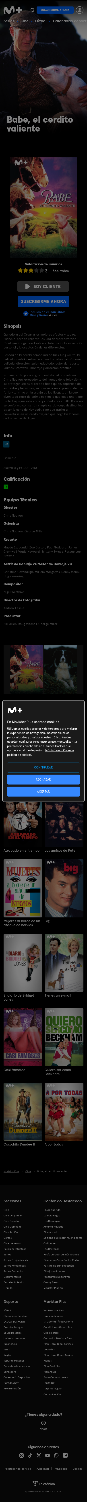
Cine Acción (11, 1232)
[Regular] (31, 270)
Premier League (13, 1327)
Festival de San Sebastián (59, 1265)
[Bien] (36, 270)
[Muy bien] (41, 270)
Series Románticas (15, 1265)
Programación (12, 1388)
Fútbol (41, 21)
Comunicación (52, 1394)
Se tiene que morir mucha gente (63, 1237)
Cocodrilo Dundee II (19, 1144)
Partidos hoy (11, 1383)
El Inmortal (50, 1232)
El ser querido (52, 1209)
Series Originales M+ (16, 1260)
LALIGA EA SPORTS (14, 1321)
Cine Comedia (12, 1226)
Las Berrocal (51, 1249)
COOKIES (77, 1468)
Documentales (12, 1276)
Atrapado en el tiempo (21, 851)
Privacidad (60, 1468)
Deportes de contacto (17, 1366)
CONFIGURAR (43, 767)
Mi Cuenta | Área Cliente (58, 1321)
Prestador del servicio (18, 1468)
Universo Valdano (14, 1338)
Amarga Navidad (53, 1226)
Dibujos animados (54, 1271)
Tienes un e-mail (58, 995)
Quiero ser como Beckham (58, 1072)
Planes (48, 1360)
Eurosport (10, 1371)
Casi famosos (14, 1070)
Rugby (7, 1355)
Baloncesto (10, 1343)
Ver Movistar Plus (54, 1310)
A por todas (54, 1144)
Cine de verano (13, 1243)
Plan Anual (50, 1371)
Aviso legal (43, 1468)
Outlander (50, 1243)
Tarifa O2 (49, 1383)
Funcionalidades (53, 1316)
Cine (25, 21)
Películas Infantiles (15, 1249)
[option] (27, 669)
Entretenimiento (13, 1282)
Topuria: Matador (14, 1360)
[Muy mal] (20, 270)
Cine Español (11, 1221)
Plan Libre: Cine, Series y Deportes (58, 1346)
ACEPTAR (43, 791)
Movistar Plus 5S (53, 1288)
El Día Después (12, 1332)
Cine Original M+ (14, 1215)
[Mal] (25, 270)
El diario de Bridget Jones (19, 997)
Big (47, 921)
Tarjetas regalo (53, 1388)
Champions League (15, 1316)
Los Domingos (52, 1221)
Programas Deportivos (57, 1276)
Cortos (8, 1237)
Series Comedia (13, 1271)
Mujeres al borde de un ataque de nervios (22, 923)
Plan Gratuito (52, 1366)
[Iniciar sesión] (79, 10)
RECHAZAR (43, 779)
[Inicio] (13, 10)
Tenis (7, 1349)
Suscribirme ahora (55, 10)
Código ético (51, 1332)
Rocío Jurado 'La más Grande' (62, 1254)
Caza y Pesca (51, 1282)
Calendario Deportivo (17, 1377)
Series (9, 21)
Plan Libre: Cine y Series (58, 1355)
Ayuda (43, 1428)
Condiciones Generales (58, 1327)
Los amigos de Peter (61, 851)
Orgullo (8, 1288)
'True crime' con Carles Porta (61, 1260)
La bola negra (52, 1215)
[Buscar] (32, 10)
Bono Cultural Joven (56, 1377)
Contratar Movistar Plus (58, 1338)
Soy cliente (47, 286)
